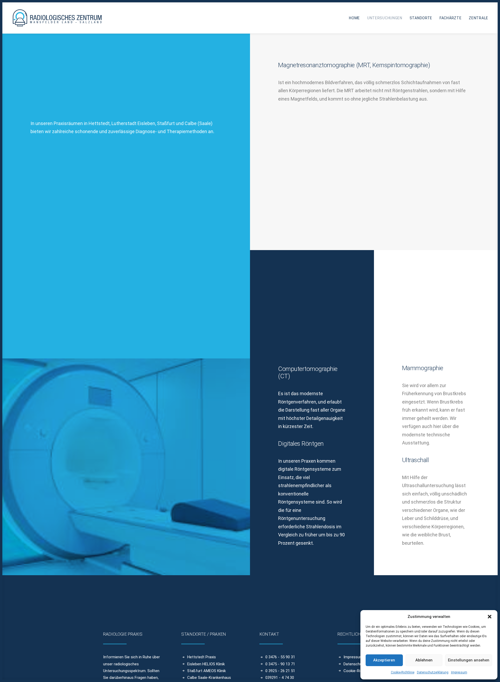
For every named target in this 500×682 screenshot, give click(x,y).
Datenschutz (354, 664)
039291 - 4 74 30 (279, 677)
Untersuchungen (384, 18)
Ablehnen (424, 660)
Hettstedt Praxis (201, 657)
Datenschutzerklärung (432, 672)
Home (354, 18)
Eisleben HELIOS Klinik (206, 664)
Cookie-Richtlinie (402, 672)
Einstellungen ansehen (468, 660)
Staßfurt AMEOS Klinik (206, 670)
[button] (489, 616)
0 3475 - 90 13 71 (280, 664)
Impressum (459, 672)
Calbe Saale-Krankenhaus (209, 677)
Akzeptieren (384, 660)
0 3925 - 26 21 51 (280, 670)
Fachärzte (450, 18)
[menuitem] (356, 17)
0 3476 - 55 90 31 (280, 657)
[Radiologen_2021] (58, 17)
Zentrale (478, 18)
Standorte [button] (421, 18)
